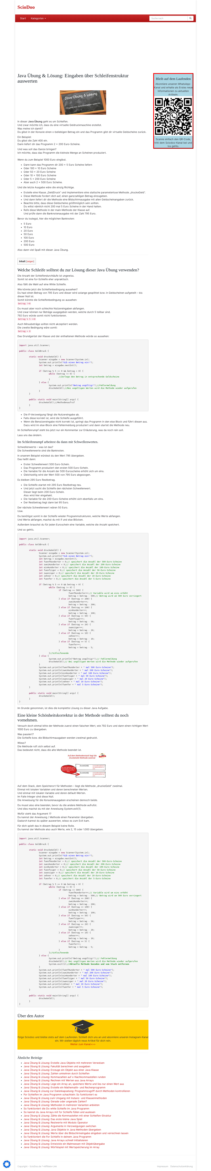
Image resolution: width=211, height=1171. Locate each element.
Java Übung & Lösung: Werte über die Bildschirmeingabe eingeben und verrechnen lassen (76, 1133)
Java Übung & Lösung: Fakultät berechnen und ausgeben (57, 1066)
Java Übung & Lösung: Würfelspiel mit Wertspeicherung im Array (61, 1147)
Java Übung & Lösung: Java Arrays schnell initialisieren (56, 1140)
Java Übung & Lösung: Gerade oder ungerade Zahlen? (55, 1101)
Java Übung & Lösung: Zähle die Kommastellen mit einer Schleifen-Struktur (67, 1115)
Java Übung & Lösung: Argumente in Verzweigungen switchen (60, 1126)
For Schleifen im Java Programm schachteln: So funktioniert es (60, 1094)
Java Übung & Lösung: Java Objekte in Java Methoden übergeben (62, 1129)
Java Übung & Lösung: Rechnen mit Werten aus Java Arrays (59, 1080)
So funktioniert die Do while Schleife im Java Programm (56, 1108)
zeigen (30, 261)
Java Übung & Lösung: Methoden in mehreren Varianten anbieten (61, 1105)
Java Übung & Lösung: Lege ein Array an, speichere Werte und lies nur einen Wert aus (74, 1083)
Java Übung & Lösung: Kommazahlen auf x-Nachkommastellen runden (65, 1076)
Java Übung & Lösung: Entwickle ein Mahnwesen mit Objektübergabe (64, 1143)
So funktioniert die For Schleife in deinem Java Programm (57, 1136)
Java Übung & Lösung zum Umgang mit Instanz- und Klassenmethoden (65, 1098)
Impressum (162, 1166)
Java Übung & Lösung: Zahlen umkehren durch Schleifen (56, 1073)
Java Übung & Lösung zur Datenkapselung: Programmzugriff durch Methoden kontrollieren (77, 1091)
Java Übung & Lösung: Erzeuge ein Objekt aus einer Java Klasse (61, 1069)
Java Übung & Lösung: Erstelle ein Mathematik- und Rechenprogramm (65, 1087)
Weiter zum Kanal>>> (83, 1044)
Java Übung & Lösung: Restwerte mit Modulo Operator (56, 1122)
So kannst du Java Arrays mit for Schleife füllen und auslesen (59, 1112)
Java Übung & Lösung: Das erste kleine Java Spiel (53, 1119)
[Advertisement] (105, 45)
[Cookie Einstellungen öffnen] (7, 1167)
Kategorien (37, 18)
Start (23, 18)
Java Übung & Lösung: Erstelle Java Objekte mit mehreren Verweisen (64, 1062)
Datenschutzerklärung (181, 1166)
